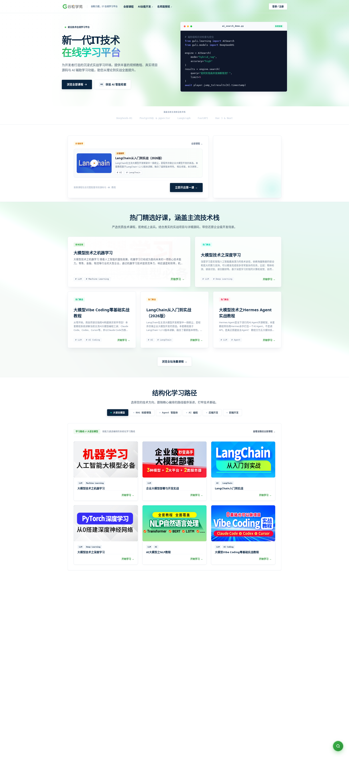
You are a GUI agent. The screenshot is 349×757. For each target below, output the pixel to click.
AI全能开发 (145, 6)
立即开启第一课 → (186, 187)
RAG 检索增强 (143, 412)
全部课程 (128, 6)
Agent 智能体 (170, 412)
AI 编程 (193, 412)
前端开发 (233, 412)
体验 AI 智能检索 (113, 84)
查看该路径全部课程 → (264, 431)
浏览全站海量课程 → (174, 361)
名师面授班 (164, 6)
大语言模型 (119, 412)
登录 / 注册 (278, 6)
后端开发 (213, 412)
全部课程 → (197, 143)
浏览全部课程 (75, 84)
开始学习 (177, 279)
